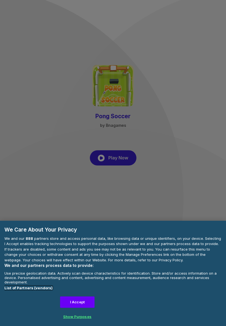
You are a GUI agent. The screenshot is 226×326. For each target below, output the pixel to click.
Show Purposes (77, 316)
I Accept (77, 302)
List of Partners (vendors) (28, 288)
